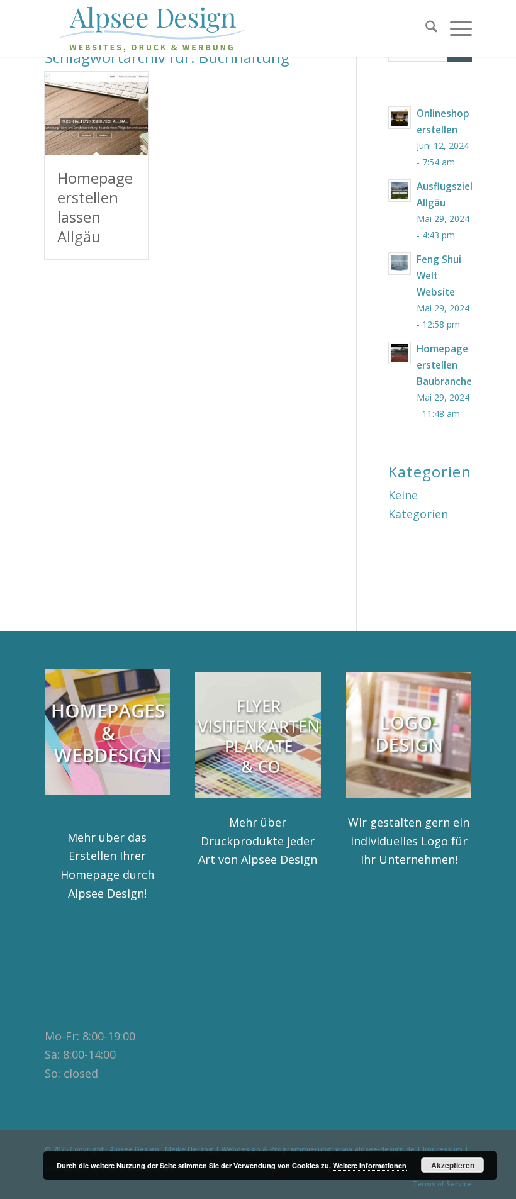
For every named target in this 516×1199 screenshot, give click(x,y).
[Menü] (454, 28)
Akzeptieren (452, 1165)
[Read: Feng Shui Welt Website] (399, 263)
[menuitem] (425, 28)
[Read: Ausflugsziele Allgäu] (399, 190)
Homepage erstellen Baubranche (444, 365)
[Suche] (425, 28)
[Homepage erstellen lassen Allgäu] (96, 113)
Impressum (443, 1149)
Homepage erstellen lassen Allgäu (95, 207)
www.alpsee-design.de (375, 1149)
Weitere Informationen (370, 1165)
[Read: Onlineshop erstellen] (399, 117)
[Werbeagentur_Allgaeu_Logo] (158, 28)
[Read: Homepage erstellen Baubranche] (399, 353)
